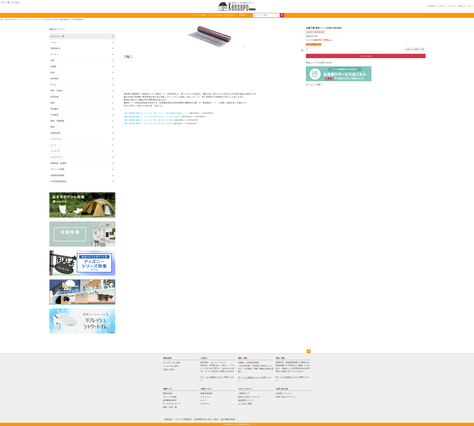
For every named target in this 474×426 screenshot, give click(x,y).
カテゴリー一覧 (39, 19)
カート (471, 6)
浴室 (52, 60)
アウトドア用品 (57, 169)
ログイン (443, 6)
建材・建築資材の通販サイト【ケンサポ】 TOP (16, 19)
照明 (52, 127)
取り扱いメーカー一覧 (165, 116)
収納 (52, 103)
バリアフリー (56, 139)
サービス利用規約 (184, 419)
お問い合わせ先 (282, 389)
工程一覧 (160, 120)
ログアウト (205, 404)
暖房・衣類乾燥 (57, 121)
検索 (282, 15)
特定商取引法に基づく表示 (206, 419)
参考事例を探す (170, 400)
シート (185, 113)
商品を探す (167, 358)
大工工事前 (168, 120)
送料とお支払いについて (249, 397)
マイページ (452, 6)
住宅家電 (54, 115)
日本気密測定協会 (58, 181)
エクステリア (56, 157)
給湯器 (53, 66)
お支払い (204, 358)
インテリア (55, 151)
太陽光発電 (55, 133)
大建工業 (177, 116)
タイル (53, 85)
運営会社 (169, 419)
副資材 (55, 19)
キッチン (54, 54)
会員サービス (206, 389)
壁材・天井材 (56, 91)
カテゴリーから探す (198, 15)
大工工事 (168, 123)
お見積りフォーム (283, 393)
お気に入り (462, 6)
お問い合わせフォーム (285, 397)
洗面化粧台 (55, 48)
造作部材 (54, 78)
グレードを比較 (170, 397)
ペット (53, 145)
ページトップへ (309, 351)
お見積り (242, 15)
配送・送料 (242, 358)
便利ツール (167, 389)
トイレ (53, 42)
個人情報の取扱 (228, 419)
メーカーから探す (215, 15)
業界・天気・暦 (170, 407)
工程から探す (229, 15)
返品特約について (246, 400)
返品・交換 (280, 358)
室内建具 (54, 109)
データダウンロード (172, 404)
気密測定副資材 (57, 175)
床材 (52, 72)
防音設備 (49, 19)
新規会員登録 (206, 393)
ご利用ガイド (433, 6)
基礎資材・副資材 (58, 163)
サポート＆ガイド (245, 389)
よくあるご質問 (245, 404)
